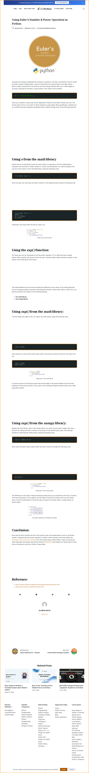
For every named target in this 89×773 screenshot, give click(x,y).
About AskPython (29, 8)
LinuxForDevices (10, 712)
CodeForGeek (9, 715)
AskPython (48, 542)
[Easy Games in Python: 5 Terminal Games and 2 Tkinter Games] (17, 676)
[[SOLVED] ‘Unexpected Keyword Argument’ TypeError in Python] (72, 676)
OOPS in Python (26, 717)
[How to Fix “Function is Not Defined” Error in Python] (44, 676)
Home (15, 8)
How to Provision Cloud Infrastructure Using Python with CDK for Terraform (78, 755)
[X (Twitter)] (36, 594)
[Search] (83, 8)
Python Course (59, 8)
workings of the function (24, 540)
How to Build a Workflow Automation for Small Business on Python (78, 743)
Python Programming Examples (46, 28)
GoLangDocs (9, 710)
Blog (20, 8)
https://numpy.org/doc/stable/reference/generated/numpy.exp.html (37, 584)
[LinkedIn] (69, 594)
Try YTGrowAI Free (62, 2)
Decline (72, 769)
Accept (64, 769)
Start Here (69, 8)
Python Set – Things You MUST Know (44, 739)
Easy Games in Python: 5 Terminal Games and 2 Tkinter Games (16, 688)
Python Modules (26, 715)
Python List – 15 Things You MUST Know (44, 733)
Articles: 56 (44, 614)
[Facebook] (20, 594)
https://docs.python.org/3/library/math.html (29, 587)
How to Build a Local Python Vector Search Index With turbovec (77, 723)
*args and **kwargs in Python (42, 721)
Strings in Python (27, 726)
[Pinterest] (53, 594)
